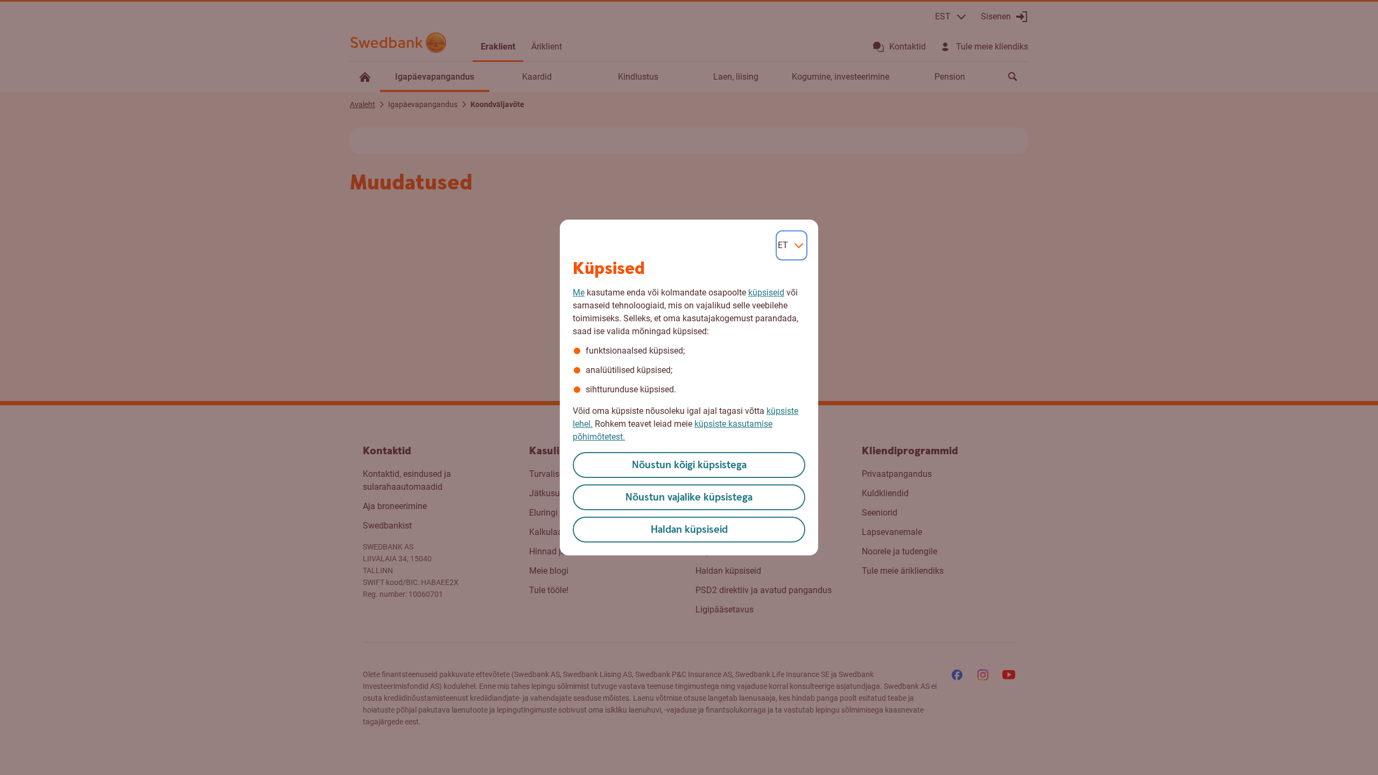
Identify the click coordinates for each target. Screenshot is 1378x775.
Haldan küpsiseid (689, 530)
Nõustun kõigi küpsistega (689, 465)
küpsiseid (766, 292)
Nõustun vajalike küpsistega (689, 497)
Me (579, 292)
